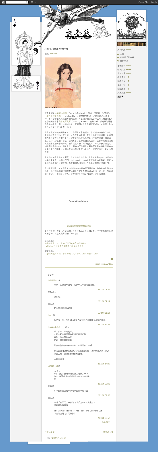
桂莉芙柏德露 (61, 113)
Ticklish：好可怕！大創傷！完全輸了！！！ (64, 246)
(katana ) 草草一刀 (56, 327)
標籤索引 (121, 77)
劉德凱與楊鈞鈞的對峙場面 (79, 226)
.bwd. (50, 315)
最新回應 (121, 73)
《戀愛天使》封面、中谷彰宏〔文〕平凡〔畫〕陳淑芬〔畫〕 (72, 253)
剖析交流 (121, 69)
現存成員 (121, 81)
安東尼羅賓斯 (65, 121)
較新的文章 (50, 432)
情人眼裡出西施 (54, 116)
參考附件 (121, 66)
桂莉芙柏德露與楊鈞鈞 (56, 48)
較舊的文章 (108, 432)
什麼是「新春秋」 (128, 57)
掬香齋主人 (53, 280)
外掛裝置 (121, 93)
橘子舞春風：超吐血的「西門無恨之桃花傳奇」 (66, 243)
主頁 (122, 54)
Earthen (53, 54)
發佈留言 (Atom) (58, 438)
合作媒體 (124, 60)
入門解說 (121, 50)
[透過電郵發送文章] (111, 259)
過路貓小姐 (53, 366)
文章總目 (121, 89)
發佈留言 (106, 422)
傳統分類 (121, 85)
